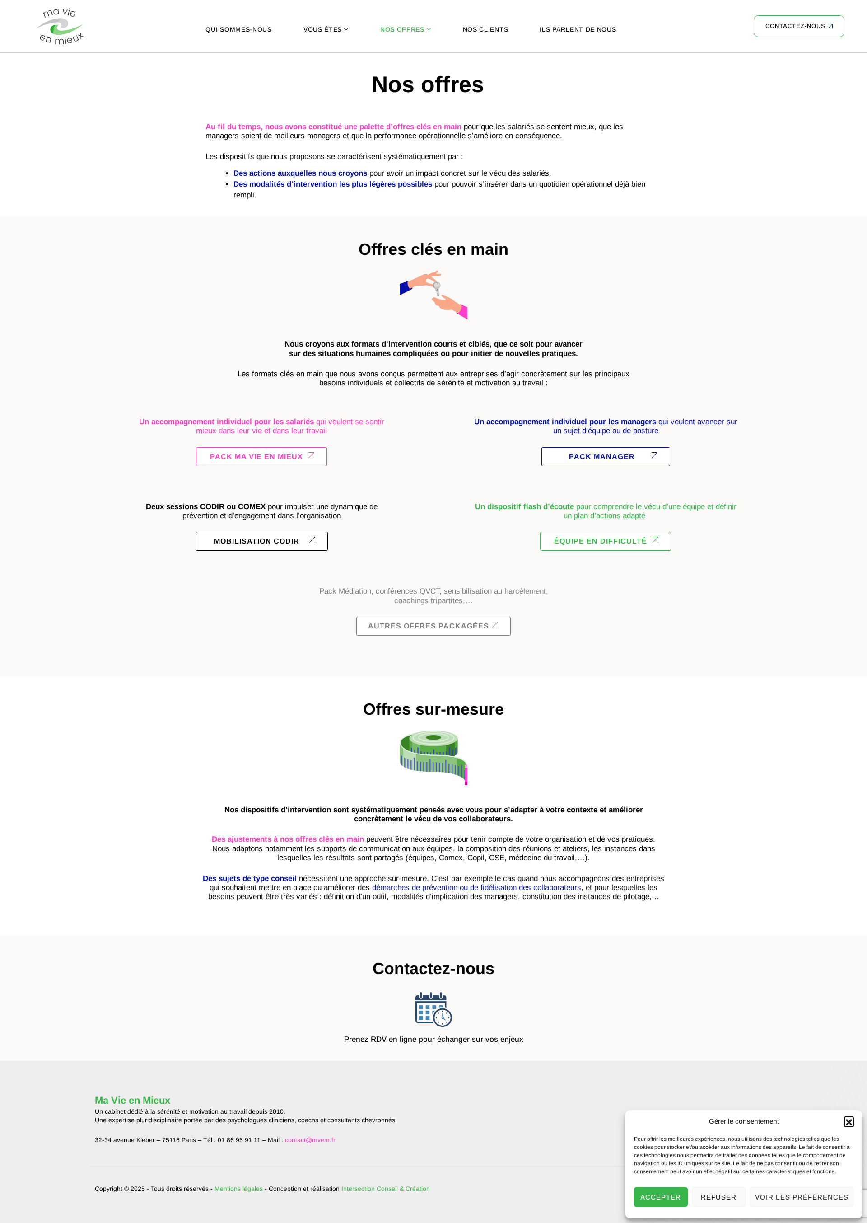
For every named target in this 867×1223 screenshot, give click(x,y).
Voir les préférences (801, 1197)
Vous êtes (322, 29)
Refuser (718, 1197)
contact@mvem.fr (310, 1139)
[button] (848, 1121)
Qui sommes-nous (238, 29)
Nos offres (402, 29)
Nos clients (485, 29)
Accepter (660, 1197)
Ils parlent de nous (578, 29)
